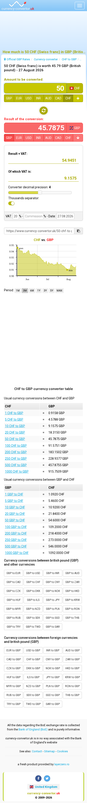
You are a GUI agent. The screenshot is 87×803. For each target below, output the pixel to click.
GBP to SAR (53, 626)
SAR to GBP (53, 704)
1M (18, 290)
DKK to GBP (33, 668)
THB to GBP (72, 695)
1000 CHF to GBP (17, 471)
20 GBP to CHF (15, 514)
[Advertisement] (43, 32)
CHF (68, 98)
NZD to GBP (33, 686)
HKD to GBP (72, 668)
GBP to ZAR (72, 582)
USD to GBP (33, 650)
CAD (58, 98)
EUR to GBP (13, 650)
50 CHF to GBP (15, 439)
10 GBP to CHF (15, 507)
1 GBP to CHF (14, 494)
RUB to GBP (13, 695)
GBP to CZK (13, 591)
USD (29, 98)
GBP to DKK (33, 591)
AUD (48, 98)
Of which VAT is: (19, 171)
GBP (9, 98)
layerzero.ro (61, 764)
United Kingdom (45, 786)
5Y (51, 290)
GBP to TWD (33, 626)
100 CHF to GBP (16, 445)
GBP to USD (33, 573)
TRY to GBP (14, 704)
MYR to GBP (13, 686)
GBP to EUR (13, 573)
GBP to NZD (33, 608)
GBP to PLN (53, 608)
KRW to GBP (72, 677)
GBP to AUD (72, 573)
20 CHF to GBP (15, 432)
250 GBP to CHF (16, 540)
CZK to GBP (13, 668)
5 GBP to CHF (14, 501)
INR (38, 98)
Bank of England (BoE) (33, 729)
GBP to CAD (13, 582)
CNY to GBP (53, 659)
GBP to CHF (33, 582)
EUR (19, 98)
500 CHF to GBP (16, 465)
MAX (59, 290)
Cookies (62, 751)
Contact (37, 751)
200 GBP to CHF (16, 533)
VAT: (9, 216)
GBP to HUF (14, 600)
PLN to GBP (53, 686)
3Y (45, 290)
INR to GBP (52, 650)
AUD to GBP (72, 650)
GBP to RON (72, 608)
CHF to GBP (33, 659)
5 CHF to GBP (14, 419)
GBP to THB (72, 617)
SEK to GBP (33, 695)
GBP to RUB (13, 617)
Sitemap (49, 751)
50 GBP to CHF (15, 520)
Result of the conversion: (24, 119)
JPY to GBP (53, 677)
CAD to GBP (13, 659)
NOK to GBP (53, 668)
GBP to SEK (33, 617)
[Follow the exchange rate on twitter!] (47, 778)
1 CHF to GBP (14, 413)
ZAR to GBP (72, 659)
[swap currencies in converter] (43, 110)
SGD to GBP (53, 695)
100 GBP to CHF (16, 527)
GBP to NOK (53, 591)
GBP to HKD (72, 591)
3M (25, 290)
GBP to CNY (53, 582)
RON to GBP (72, 686)
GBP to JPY (53, 600)
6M (32, 290)
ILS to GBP (33, 677)
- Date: (51, 216)
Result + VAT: (17, 153)
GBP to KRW (72, 600)
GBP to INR (52, 573)
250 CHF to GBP (16, 458)
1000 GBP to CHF (17, 553)
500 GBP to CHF (16, 546)
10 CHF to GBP (15, 426)
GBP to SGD (53, 617)
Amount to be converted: (23, 80)
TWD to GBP (33, 704)
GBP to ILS (33, 600)
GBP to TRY (14, 626)
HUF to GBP (14, 677)
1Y (38, 290)
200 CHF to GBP (16, 452)
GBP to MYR (13, 608)
